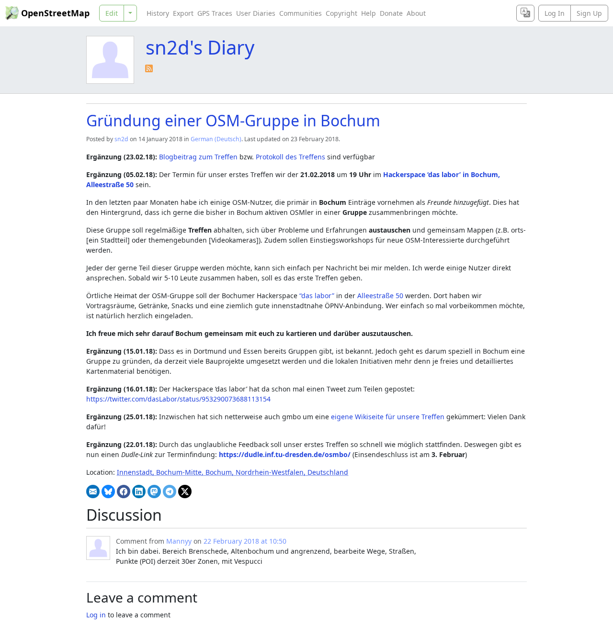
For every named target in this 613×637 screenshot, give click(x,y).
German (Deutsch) (216, 139)
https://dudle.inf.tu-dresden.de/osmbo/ (285, 454)
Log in (96, 614)
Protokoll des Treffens (290, 156)
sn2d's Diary (200, 47)
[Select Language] (525, 13)
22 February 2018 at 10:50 (245, 541)
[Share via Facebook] (123, 491)
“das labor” (316, 295)
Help (368, 13)
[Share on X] (185, 491)
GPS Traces (214, 13)
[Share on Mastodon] (154, 491)
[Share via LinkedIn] (139, 491)
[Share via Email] (93, 491)
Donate (391, 13)
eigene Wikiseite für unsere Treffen (387, 416)
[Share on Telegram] (169, 491)
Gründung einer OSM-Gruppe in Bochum (233, 120)
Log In (555, 13)
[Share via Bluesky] (108, 491)
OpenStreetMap (55, 13)
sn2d (121, 139)
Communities (300, 13)
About (416, 13)
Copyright (341, 13)
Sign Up (589, 13)
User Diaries (255, 13)
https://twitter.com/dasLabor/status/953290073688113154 (178, 398)
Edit (111, 13)
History (158, 13)
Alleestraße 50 (380, 295)
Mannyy (179, 541)
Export (183, 13)
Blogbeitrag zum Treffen (198, 156)
